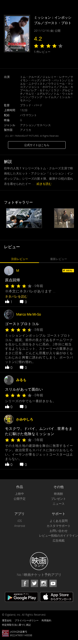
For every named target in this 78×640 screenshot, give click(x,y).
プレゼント (58, 499)
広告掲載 (59, 540)
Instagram (44, 583)
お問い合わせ (59, 531)
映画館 (58, 494)
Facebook (25, 583)
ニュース (59, 504)
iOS (19, 521)
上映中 (19, 494)
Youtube (53, 583)
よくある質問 (59, 521)
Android (19, 526)
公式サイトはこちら (36, 145)
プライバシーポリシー (27, 620)
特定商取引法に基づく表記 (16, 624)
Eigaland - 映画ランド (39, 561)
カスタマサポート (59, 526)
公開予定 (20, 499)
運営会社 (7, 620)
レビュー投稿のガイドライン (58, 535)
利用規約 (46, 620)
